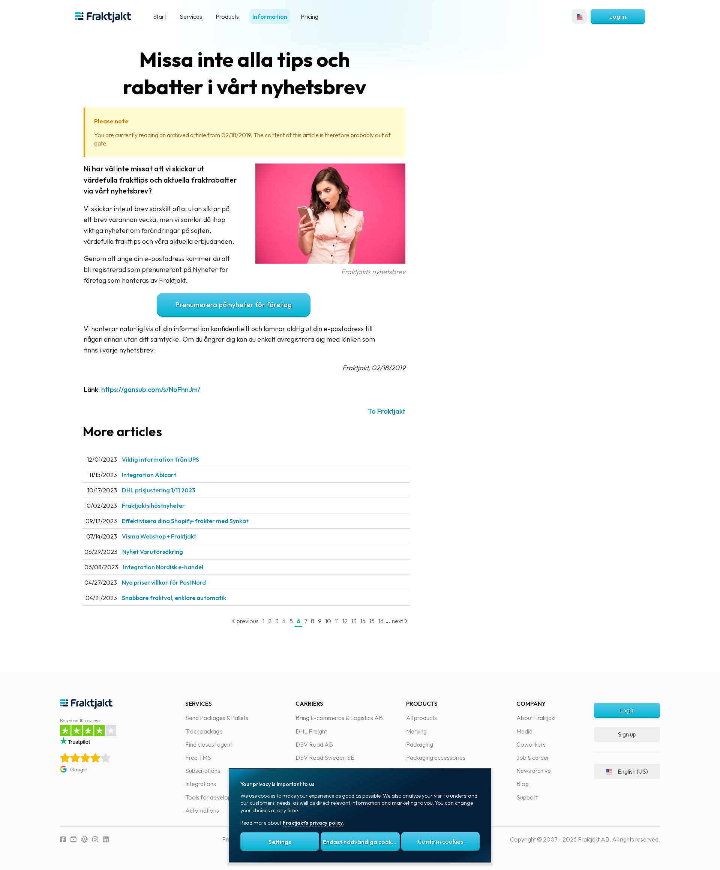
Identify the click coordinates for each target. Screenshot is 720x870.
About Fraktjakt (536, 718)
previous (247, 621)
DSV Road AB (314, 744)
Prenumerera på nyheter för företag (234, 304)
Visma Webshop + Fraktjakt (159, 536)
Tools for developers (212, 797)
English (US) (633, 771)
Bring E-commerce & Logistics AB (339, 718)
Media (524, 731)
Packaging (419, 744)
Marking (416, 731)
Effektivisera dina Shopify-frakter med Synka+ (185, 521)
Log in (617, 16)
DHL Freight (311, 731)
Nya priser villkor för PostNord (164, 582)
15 (372, 621)
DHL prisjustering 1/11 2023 (158, 490)
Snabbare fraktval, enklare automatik (174, 598)
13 (354, 621)
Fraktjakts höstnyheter (153, 505)
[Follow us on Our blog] (84, 839)
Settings (279, 842)
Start (159, 16)
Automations (202, 810)
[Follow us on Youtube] (73, 839)
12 (345, 621)
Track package (204, 731)
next (398, 621)
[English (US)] (579, 16)
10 (328, 621)
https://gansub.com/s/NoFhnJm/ (150, 389)
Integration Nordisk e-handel (163, 567)
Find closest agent (208, 744)
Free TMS (198, 757)
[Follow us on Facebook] (63, 839)
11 (337, 621)
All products (421, 718)
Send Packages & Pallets (216, 718)
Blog (522, 784)
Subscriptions (202, 770)
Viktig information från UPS (160, 459)
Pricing (309, 16)
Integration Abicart (149, 474)
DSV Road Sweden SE (325, 757)
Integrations (200, 784)
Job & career (532, 757)
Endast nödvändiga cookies (361, 842)
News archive (533, 770)
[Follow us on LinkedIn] (106, 839)
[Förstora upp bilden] (330, 261)
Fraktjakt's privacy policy (313, 822)
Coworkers (531, 744)
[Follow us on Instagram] (95, 839)
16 (381, 621)
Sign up (627, 734)
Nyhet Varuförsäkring (152, 551)
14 (363, 621)
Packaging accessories (435, 757)
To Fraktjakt (386, 411)
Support (527, 797)
